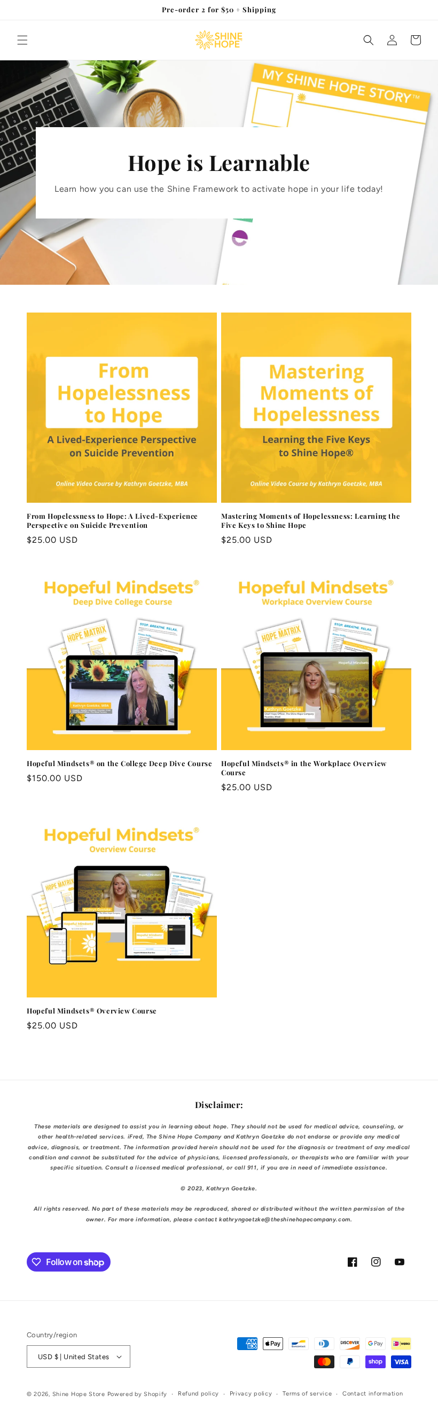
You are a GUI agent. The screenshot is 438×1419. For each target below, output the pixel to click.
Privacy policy (251, 1393)
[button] (22, 40)
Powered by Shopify (137, 1394)
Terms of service (307, 1393)
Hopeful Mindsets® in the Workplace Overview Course (304, 768)
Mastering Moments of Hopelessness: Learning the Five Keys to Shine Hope (310, 520)
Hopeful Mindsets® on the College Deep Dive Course (119, 763)
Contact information (372, 1393)
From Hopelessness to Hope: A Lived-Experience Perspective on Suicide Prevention (112, 520)
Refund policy (198, 1393)
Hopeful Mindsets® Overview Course (92, 1011)
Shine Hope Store (78, 1394)
